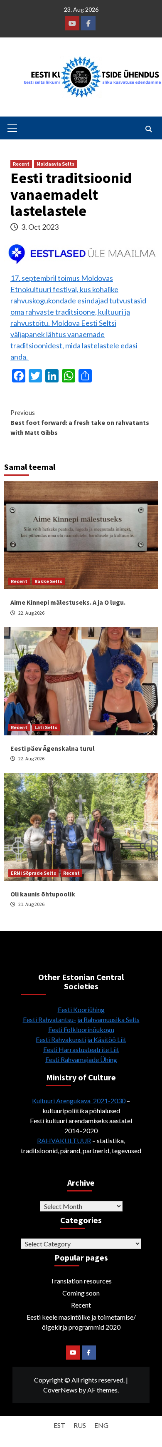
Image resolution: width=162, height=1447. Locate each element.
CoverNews (60, 1390)
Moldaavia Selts (55, 164)
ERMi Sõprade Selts (33, 873)
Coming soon (81, 1293)
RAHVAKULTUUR (64, 1140)
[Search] (148, 129)
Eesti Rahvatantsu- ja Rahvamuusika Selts (81, 1019)
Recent (21, 164)
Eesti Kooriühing (81, 1009)
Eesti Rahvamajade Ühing (81, 1059)
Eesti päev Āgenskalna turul (52, 748)
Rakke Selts (48, 581)
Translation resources (81, 1281)
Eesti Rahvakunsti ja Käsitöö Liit (81, 1039)
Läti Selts (45, 727)
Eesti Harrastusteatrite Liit (81, 1049)
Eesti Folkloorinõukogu (81, 1029)
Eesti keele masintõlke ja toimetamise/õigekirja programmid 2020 (81, 1322)
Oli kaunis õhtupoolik (42, 894)
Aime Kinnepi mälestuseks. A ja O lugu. (67, 602)
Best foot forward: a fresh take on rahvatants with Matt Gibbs (79, 422)
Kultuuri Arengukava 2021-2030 (78, 1100)
